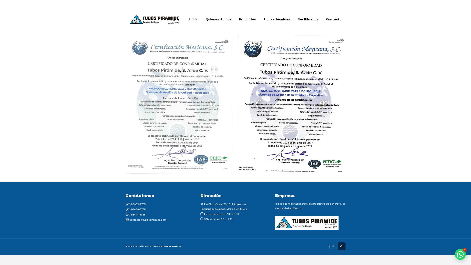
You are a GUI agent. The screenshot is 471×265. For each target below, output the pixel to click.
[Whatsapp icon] (333, 246)
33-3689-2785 (137, 204)
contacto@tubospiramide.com (148, 219)
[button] (460, 254)
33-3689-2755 (137, 209)
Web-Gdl (177, 246)
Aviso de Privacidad (133, 246)
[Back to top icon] (342, 246)
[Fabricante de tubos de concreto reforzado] (154, 19)
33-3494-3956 (137, 214)
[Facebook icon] (330, 246)
